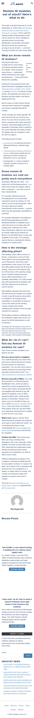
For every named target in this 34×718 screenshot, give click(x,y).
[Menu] (3, 3)
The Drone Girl (9, 488)
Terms (27, 705)
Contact (13, 709)
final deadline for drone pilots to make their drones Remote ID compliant (17, 30)
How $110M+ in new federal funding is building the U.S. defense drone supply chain (17, 550)
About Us (13, 705)
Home (6, 705)
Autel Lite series (8, 89)
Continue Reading (17, 569)
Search (4, 652)
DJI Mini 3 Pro (20, 89)
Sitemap (20, 709)
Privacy (21, 705)
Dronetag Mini (8, 143)
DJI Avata (19, 428)
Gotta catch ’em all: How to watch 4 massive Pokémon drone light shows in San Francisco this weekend (17, 674)
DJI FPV (13, 91)
